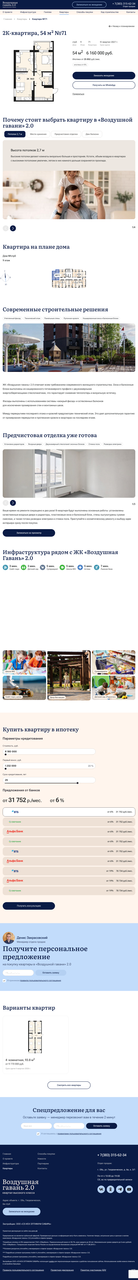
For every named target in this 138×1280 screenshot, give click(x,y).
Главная (8, 19)
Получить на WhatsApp (104, 85)
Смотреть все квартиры (69, 1085)
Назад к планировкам (123, 26)
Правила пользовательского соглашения (23, 1270)
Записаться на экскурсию (89, 4)
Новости (42, 1159)
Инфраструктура (28, 12)
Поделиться (78, 94)
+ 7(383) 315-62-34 (124, 3)
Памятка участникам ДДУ (93, 1270)
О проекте (7, 12)
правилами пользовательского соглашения (79, 1133)
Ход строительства (109, 12)
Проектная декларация (62, 1270)
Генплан (47, 12)
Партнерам (43, 1164)
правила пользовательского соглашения (40, 980)
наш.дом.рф (32, 1231)
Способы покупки (85, 12)
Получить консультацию (29, 906)
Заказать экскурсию (104, 75)
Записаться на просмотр (29, 533)
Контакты (130, 12)
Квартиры (64, 12)
